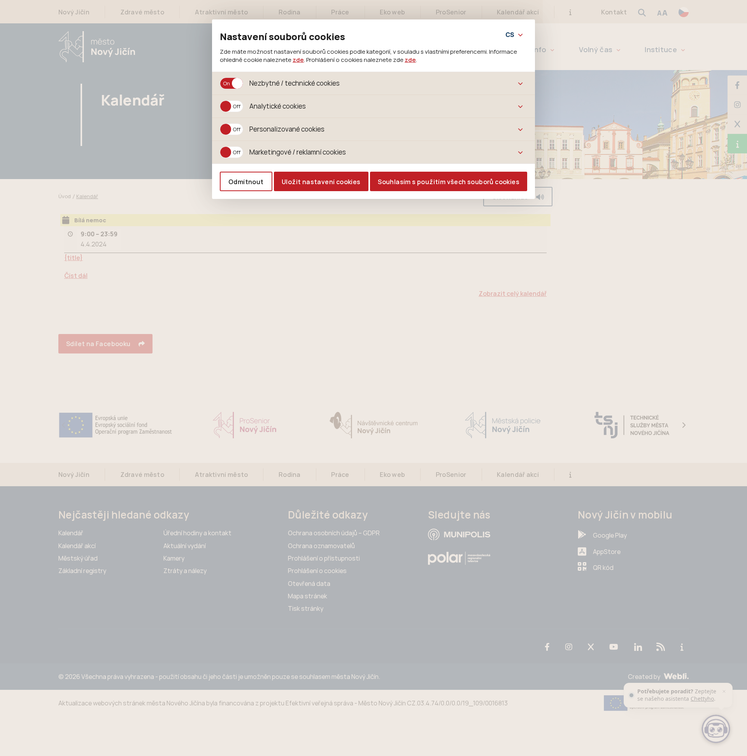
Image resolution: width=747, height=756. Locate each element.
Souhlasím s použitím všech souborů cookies (448, 182)
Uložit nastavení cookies (321, 182)
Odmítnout (246, 182)
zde (298, 59)
